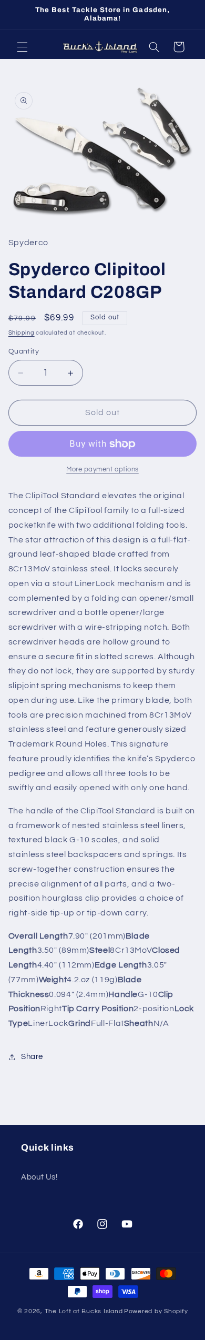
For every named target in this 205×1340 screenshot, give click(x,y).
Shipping (21, 333)
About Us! (39, 1177)
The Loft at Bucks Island (84, 1311)
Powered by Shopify (156, 1311)
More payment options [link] (102, 469)
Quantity (23, 351)
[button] (22, 47)
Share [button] (32, 1057)
